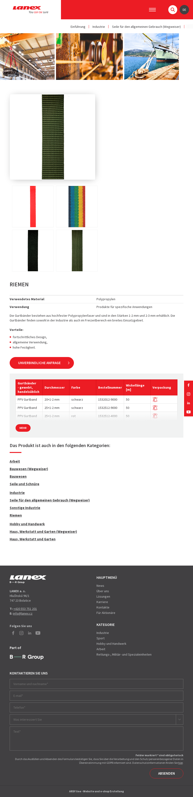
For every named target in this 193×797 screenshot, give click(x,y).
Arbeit (15, 461)
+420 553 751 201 (25, 609)
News (100, 585)
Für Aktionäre (105, 613)
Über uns (102, 591)
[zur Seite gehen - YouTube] (188, 411)
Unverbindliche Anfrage (39, 363)
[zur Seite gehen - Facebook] (188, 385)
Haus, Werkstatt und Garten (33, 539)
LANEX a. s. (30, 9)
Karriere (102, 602)
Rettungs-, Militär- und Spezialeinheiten (124, 654)
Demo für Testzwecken (28, 579)
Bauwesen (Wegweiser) (29, 469)
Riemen (16, 515)
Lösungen (103, 596)
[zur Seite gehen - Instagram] (188, 394)
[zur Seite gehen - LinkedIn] (188, 402)
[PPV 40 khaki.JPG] (77, 250)
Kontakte (102, 607)
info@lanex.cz (22, 613)
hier (180, 762)
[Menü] (152, 9)
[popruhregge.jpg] (77, 206)
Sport (100, 638)
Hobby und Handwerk (27, 524)
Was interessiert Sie (27, 719)
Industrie (98, 26)
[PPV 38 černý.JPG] (33, 250)
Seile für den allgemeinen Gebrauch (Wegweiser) (146, 26)
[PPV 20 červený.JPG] (33, 206)
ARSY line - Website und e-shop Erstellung (96, 791)
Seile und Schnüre (24, 484)
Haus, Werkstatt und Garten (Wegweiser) (43, 531)
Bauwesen (18, 476)
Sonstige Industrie (25, 507)
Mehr (23, 428)
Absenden (166, 773)
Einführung (78, 26)
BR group (27, 657)
